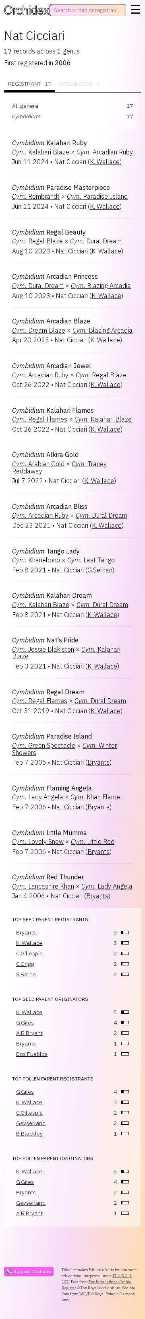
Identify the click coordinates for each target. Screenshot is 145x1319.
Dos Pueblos (32, 1054)
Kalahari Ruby (49, 143)
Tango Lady (46, 551)
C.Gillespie (29, 953)
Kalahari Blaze (40, 152)
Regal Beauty (49, 232)
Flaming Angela (52, 788)
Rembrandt (36, 196)
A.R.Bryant (29, 1033)
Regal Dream (48, 692)
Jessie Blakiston (43, 649)
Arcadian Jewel (51, 366)
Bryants (98, 762)
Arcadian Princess (55, 276)
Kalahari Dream (52, 595)
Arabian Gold (38, 464)
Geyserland (31, 1123)
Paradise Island (97, 196)
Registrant (29, 83)
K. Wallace (105, 162)
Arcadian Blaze (51, 321)
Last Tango (91, 560)
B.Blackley (29, 1133)
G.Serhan (99, 570)
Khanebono (36, 560)
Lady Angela (37, 797)
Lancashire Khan (43, 886)
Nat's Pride (45, 640)
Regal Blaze (37, 241)
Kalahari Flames (53, 410)
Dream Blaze (38, 330)
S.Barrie (26, 974)
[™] (27, 10)
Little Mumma (49, 833)
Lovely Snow (38, 841)
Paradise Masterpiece (61, 187)
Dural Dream (96, 241)
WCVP (84, 1293)
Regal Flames (39, 419)
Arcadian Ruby (105, 152)
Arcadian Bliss (49, 506)
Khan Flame (95, 797)
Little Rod (92, 841)
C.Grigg (25, 963)
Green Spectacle (43, 745)
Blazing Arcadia (101, 286)
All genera (25, 105)
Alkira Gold (45, 455)
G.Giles (25, 1022)
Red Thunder (48, 877)
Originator (79, 83)
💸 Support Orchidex (29, 1271)
